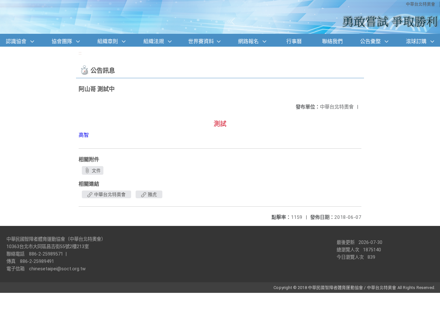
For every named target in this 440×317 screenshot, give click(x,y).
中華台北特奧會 (420, 4)
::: (80, 53)
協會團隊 (62, 41)
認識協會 (16, 41)
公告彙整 (370, 41)
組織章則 (107, 41)
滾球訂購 (416, 41)
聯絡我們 (332, 41)
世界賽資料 (201, 41)
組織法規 (153, 41)
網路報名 (248, 41)
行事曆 (294, 41)
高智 (84, 135)
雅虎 (152, 194)
